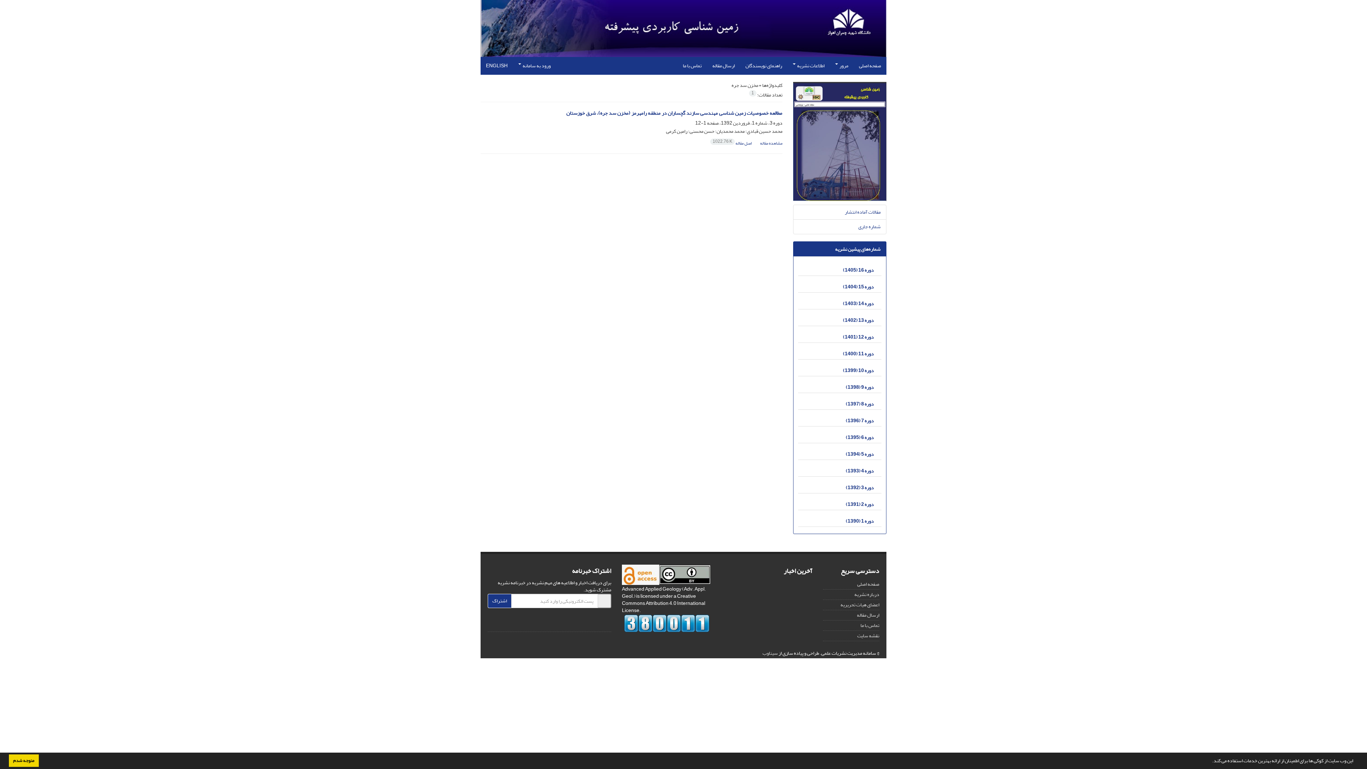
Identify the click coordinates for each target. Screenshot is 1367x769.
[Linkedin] (576, 623)
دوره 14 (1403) (858, 303)
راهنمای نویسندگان (763, 65)
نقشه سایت (868, 635)
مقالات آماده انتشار (863, 212)
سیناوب (770, 653)
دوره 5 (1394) (860, 454)
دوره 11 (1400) (858, 354)
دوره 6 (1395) (860, 437)
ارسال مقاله (723, 65)
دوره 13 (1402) (858, 320)
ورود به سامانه (536, 65)
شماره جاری (869, 226)
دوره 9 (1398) (860, 387)
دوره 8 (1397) (860, 404)
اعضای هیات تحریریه (859, 605)
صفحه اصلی (870, 65)
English (497, 65)
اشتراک (499, 601)
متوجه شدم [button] (24, 760)
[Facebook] (604, 623)
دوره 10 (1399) (858, 370)
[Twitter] (590, 623)
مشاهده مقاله (771, 143)
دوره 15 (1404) (858, 287)
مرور (843, 65)
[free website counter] (667, 623)
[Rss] (562, 623)
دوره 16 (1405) (858, 270)
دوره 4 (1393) (860, 471)
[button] (1210, 761)
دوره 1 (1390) (860, 521)
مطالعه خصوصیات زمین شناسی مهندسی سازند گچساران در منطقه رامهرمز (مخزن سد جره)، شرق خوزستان (674, 113)
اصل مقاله (733, 143)
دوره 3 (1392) (860, 487)
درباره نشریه (866, 594)
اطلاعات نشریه (810, 65)
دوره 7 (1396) (860, 420)
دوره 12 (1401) (858, 337)
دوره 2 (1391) (860, 504)
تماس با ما (692, 65)
